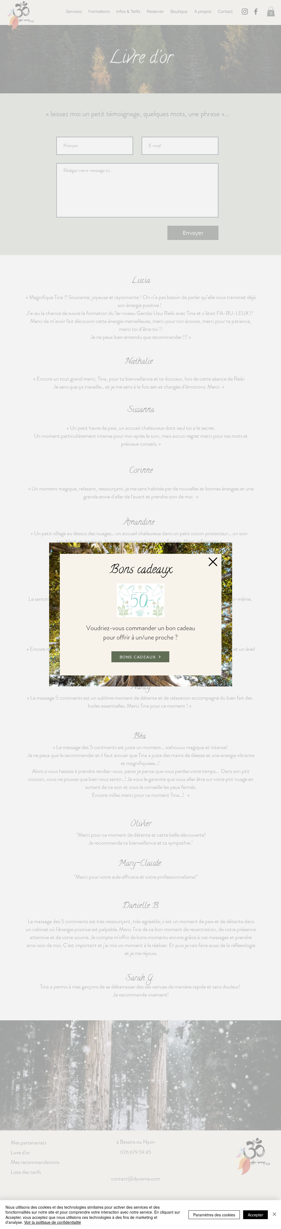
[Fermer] (274, 1215)
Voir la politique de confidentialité (52, 1222)
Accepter (255, 1214)
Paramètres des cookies (214, 1214)
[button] (213, 561)
